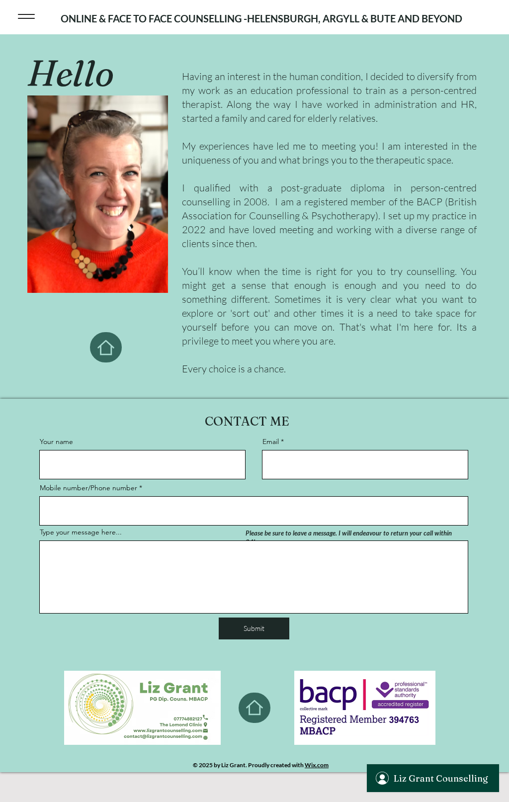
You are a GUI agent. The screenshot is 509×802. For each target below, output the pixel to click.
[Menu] (26, 16)
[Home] (106, 347)
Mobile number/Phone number (89, 487)
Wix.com (317, 765)
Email (270, 441)
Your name (56, 441)
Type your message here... (81, 532)
